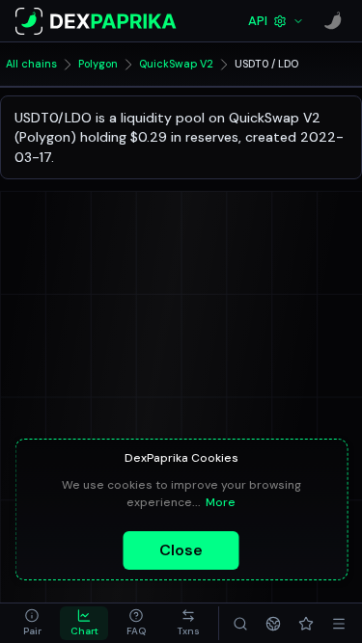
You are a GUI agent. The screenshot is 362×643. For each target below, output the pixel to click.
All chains (31, 63)
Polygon (98, 63)
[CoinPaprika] (333, 21)
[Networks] (273, 623)
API (257, 21)
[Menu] (338, 623)
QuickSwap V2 (176, 63)
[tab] (32, 623)
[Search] (240, 623)
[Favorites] (306, 623)
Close (181, 550)
